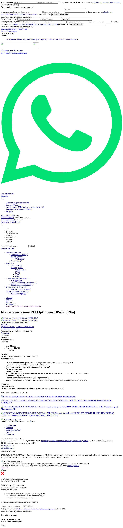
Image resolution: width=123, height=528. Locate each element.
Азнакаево (66, 39)
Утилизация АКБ (13, 207)
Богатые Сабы (56, 39)
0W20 (17, 276)
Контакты (27, 209)
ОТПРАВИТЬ (77, 24)
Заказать (4, 324)
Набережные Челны (14, 39)
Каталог (4, 248)
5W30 (17, 272)
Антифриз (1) (16, 281)
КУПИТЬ (66, 19)
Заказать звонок (7, 29)
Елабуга (46, 39)
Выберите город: (11, 222)
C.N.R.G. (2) (20, 270)
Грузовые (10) (16, 261)
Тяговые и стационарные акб (32, 207)
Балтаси (74, 39)
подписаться (107, 441)
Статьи (9, 432)
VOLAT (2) (20, 259)
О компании (11, 426)
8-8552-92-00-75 (7, 218)
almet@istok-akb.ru (7, 448)
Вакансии (10, 434)
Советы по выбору (13, 430)
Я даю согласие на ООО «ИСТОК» (64, 441)
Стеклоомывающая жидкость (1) (24, 283)
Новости (9, 428)
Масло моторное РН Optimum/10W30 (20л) (23, 306)
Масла (8, 302)
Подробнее (5, 333)
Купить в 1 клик (8, 327)
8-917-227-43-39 (7, 220)
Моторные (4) (16, 265)
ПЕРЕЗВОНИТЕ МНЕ (10, 5)
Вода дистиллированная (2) (22, 285)
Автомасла (18, 50)
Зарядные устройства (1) (16, 287)
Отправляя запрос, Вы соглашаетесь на (90, 2)
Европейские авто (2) (19, 255)
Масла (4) (10, 263)
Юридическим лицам (14, 209)
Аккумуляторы (7, 50)
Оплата (16, 205)
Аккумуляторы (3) (13, 252)
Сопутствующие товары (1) (17, 291)
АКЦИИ (9, 211)
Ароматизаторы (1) (18, 294)
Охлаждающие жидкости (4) (17, 278)
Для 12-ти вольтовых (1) (20, 289)
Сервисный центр (21, 203)
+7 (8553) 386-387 (7, 445)
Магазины (10, 203)
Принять (4, 468)
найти (32, 246)
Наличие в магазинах (9, 329)
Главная (9, 298)
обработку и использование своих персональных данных (34, 24)
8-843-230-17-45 (7, 215)
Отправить (28, 506)
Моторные (10, 304)
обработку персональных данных (106, 2)
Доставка (9, 205)
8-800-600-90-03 (20, 29)
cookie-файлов (73, 466)
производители (17, 257)
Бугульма (27, 39)
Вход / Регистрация (9, 31)
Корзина (4, 196)
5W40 (17, 274)
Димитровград (37, 39)
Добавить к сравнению (24, 327)
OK (3, 526)
